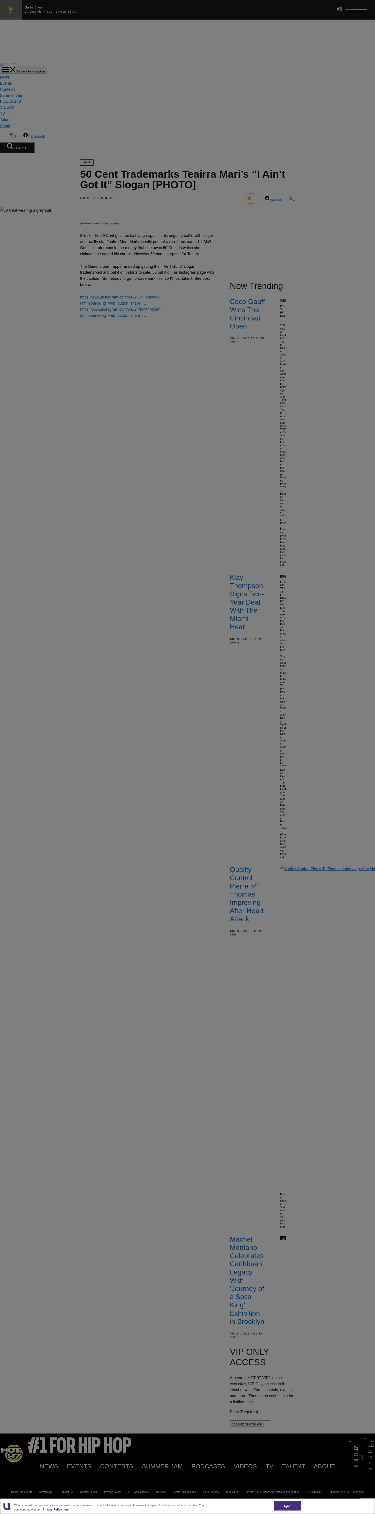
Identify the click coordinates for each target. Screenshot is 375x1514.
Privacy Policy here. (56, 1509)
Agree (287, 1506)
